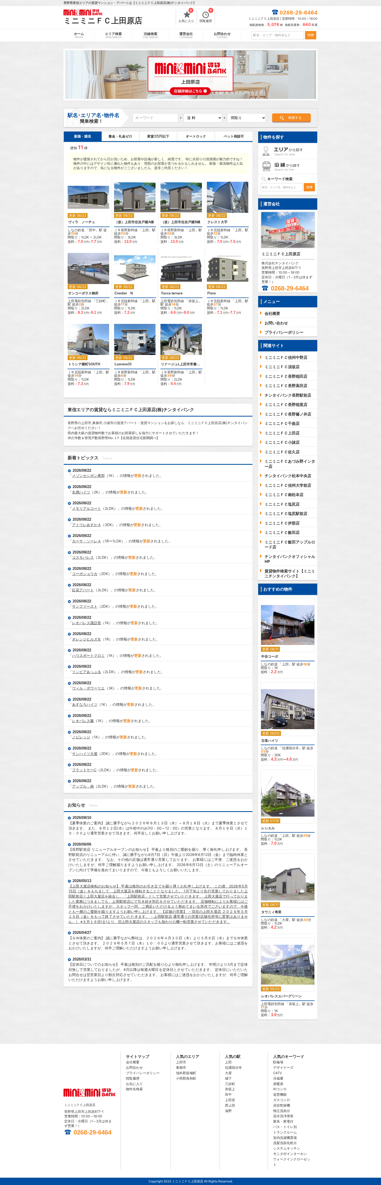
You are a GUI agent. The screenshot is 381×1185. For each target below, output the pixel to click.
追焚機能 (280, 1094)
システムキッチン (286, 1148)
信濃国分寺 (290, 748)
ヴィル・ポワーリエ (88, 688)
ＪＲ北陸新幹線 (218, 230)
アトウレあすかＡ (86, 524)
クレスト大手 (217, 222)
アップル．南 (83, 786)
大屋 (285, 920)
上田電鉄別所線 (79, 301)
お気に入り (186, 16)
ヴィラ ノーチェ (81, 222)
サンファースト (84, 606)
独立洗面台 (281, 1111)
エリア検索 (113, 35)
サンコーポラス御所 (83, 293)
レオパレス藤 (83, 720)
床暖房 (278, 1084)
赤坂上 (193, 301)
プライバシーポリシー (143, 1073)
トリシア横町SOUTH (84, 364)
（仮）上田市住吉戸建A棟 (134, 222)
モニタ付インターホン (290, 1154)
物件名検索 (134, 1089)
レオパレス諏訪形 (86, 623)
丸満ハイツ (81, 492)
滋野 (228, 1111)
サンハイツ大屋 (84, 753)
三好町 (101, 301)
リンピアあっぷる (86, 672)
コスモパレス (83, 557)
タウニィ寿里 (271, 912)
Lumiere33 (123, 364)
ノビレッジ (81, 737)
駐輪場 (278, 1062)
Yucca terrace (171, 293)
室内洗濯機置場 (285, 1138)
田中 (92, 230)
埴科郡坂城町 (186, 1073)
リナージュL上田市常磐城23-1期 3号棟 (181, 364)
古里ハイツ (269, 741)
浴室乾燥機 (281, 1105)
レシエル (268, 828)
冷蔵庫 (278, 1078)
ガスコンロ (281, 1100)
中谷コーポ (269, 656)
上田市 (181, 1062)
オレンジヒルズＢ (86, 639)
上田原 (230, 1100)
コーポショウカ (84, 573)
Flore (211, 293)
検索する (295, 118)
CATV (277, 1073)
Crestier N (124, 293)
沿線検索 (150, 35)
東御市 (181, 1067)
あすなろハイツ (84, 704)
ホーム (79, 35)
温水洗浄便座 (283, 1116)
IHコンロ (280, 1089)
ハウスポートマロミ (88, 655)
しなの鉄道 (76, 230)
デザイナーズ (283, 1067)
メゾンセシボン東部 (88, 475)
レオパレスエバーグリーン (281, 996)
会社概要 (132, 1062)
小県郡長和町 (186, 1078)
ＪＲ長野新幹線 (126, 230)
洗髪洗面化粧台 (285, 1143)
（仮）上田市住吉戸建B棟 (180, 222)
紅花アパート (83, 590)
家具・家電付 (283, 1121)
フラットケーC (84, 770)
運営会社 (186, 35)
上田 (145, 230)
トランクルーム (285, 1132)
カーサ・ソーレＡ (86, 541)
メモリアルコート (86, 508)
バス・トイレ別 (285, 1127)
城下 (228, 1078)
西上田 (230, 1105)
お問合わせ (222, 35)
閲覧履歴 (206, 16)
